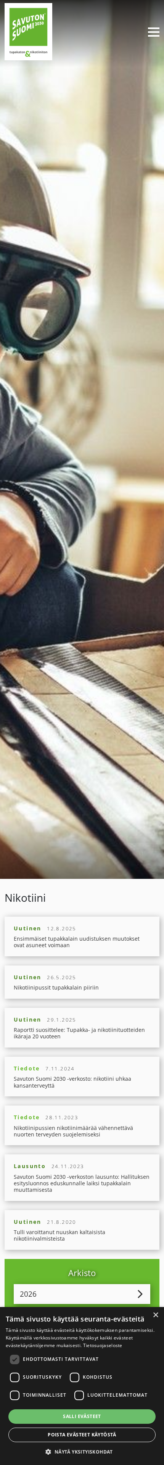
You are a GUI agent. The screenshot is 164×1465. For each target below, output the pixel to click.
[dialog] (82, 1386)
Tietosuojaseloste (102, 1345)
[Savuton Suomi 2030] (28, 31)
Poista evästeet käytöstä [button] (82, 1434)
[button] (82, 1451)
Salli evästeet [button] (82, 1416)
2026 (28, 1294)
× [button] (155, 1315)
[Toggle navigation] (150, 32)
